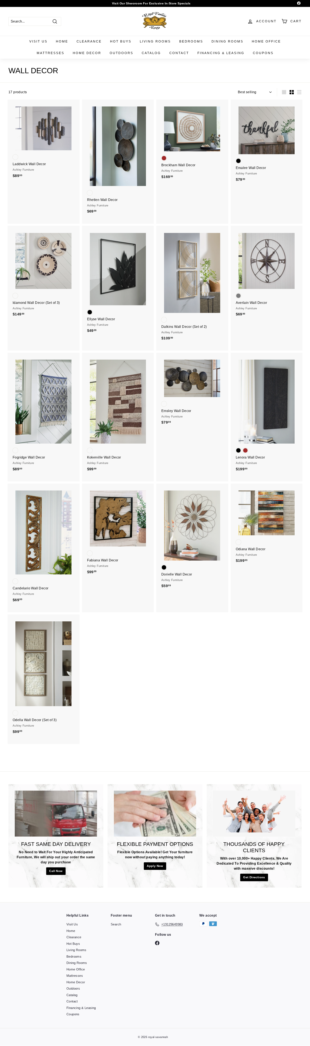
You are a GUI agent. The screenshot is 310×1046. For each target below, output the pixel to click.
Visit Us (38, 41)
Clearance (89, 41)
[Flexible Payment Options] (155, 814)
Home (62, 41)
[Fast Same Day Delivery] (56, 814)
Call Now (55, 871)
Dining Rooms (227, 41)
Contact (179, 53)
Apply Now (155, 866)
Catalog (151, 53)
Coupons (263, 53)
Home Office (266, 41)
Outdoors (121, 53)
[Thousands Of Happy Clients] (254, 814)
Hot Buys (120, 41)
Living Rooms (155, 41)
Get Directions (254, 877)
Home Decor (87, 53)
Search (116, 924)
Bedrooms (191, 41)
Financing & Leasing (220, 53)
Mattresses (50, 53)
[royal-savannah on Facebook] (157, 942)
